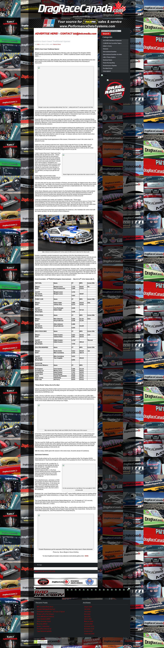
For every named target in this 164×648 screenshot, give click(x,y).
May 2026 (87, 614)
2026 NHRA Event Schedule (45, 616)
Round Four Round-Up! (44, 629)
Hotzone (105, 49)
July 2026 (87, 609)
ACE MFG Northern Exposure (112, 40)
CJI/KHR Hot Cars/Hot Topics (112, 43)
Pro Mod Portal (107, 68)
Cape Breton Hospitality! (44, 631)
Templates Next (112, 646)
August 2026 (88, 606)
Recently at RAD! (42, 624)
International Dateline (109, 51)
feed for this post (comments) (45, 571)
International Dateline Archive (112, 54)
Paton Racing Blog (109, 63)
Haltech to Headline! (43, 626)
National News (57, 44)
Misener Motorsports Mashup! (46, 609)
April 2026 (87, 616)
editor (38, 44)
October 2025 (88, 631)
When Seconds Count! (44, 621)
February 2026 (88, 621)
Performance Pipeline (110, 65)
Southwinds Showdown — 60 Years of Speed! (51, 611)
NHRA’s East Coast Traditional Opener (52, 41)
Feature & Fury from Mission (45, 614)
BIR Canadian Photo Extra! (45, 606)
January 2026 (88, 624)
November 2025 (89, 629)
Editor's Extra (107, 46)
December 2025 (89, 626)
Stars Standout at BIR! (43, 619)
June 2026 (87, 611)
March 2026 (87, 619)
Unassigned (107, 71)
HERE (86, 556)
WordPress (127, 646)
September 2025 (89, 633)
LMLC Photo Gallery (109, 57)
